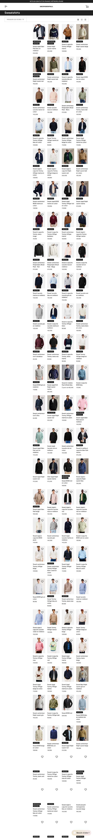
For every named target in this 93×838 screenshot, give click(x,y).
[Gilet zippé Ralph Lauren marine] (53, 466)
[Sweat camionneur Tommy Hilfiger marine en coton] (68, 403)
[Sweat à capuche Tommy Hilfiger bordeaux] (53, 219)
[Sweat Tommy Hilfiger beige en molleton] (82, 341)
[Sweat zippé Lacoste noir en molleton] (53, 435)
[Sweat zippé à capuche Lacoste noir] (68, 496)
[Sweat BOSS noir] (68, 702)
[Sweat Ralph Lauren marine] (53, 31)
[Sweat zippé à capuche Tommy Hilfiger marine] (82, 219)
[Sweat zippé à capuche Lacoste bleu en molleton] (68, 794)
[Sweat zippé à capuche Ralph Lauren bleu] (82, 466)
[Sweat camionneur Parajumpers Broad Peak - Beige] (53, 250)
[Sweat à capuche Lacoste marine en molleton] (53, 311)
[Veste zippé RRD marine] (53, 827)
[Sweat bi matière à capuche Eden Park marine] (82, 435)
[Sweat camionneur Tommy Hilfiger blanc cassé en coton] (53, 553)
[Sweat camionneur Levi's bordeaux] (39, 341)
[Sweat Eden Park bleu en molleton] (68, 827)
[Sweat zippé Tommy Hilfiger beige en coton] (39, 674)
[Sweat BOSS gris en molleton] (39, 372)
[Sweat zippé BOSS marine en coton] (53, 189)
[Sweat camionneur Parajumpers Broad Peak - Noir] (39, 250)
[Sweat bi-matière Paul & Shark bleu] (68, 372)
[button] (81, 832)
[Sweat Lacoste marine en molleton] (39, 280)
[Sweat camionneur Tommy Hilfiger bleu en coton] (39, 794)
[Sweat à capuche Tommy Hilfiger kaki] (53, 702)
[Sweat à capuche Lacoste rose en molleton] (68, 250)
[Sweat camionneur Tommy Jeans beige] (82, 645)
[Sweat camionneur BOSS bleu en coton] (53, 733)
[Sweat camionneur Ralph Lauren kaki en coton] (82, 156)
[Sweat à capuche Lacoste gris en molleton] (68, 280)
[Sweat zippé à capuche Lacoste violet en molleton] (39, 617)
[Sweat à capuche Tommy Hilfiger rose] (39, 645)
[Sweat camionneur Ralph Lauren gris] (39, 702)
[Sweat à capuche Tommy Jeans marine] (68, 341)
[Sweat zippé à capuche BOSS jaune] (39, 525)
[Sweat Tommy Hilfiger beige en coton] (82, 617)
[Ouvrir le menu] (8, 6)
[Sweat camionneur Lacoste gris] (53, 525)
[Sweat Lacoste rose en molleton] (53, 95)
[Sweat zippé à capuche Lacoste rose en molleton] (53, 496)
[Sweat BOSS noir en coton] (68, 466)
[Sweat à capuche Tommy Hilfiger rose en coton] (68, 761)
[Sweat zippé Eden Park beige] (39, 496)
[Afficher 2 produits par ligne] (78, 19)
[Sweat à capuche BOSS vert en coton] (82, 525)
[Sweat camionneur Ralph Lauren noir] (39, 64)
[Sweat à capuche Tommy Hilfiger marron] (68, 31)
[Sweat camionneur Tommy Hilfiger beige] (39, 553)
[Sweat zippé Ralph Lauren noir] (53, 403)
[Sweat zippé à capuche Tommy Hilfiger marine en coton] (39, 156)
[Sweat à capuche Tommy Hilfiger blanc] (68, 311)
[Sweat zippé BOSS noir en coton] (82, 64)
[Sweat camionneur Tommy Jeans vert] (39, 761)
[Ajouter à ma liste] (42, 27)
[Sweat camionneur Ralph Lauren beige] (82, 31)
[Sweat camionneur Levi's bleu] (39, 403)
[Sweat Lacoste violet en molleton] (82, 586)
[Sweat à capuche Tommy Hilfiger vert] (53, 645)
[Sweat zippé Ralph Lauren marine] (82, 189)
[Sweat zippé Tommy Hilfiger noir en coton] (68, 189)
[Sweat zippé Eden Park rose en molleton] (82, 403)
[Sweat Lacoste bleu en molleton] (53, 280)
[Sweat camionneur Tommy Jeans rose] (68, 586)
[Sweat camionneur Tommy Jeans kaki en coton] (82, 95)
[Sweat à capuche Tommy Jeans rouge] (39, 219)
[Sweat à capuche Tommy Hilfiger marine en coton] (53, 761)
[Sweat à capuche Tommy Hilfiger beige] (68, 617)
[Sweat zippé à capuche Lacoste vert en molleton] (82, 496)
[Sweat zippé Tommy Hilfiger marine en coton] (82, 125)
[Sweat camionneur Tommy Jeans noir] (53, 341)
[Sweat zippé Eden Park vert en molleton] (39, 435)
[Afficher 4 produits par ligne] (86, 19)
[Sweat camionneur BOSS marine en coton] (39, 189)
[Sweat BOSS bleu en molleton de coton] (82, 702)
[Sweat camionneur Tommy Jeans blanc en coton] (82, 311)
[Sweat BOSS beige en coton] (39, 733)
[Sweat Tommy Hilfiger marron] (53, 617)
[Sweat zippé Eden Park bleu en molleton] (39, 31)
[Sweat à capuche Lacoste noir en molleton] (82, 250)
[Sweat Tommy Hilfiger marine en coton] (53, 125)
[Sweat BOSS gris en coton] (39, 586)
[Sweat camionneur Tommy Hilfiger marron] (68, 219)
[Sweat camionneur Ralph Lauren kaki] (53, 64)
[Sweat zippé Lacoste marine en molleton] (68, 525)
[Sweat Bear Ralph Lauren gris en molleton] (82, 674)
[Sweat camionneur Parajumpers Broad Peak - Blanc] (68, 95)
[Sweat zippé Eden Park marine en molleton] (82, 827)
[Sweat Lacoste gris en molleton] (39, 311)
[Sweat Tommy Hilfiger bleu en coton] (53, 586)
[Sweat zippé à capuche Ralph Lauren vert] (68, 156)
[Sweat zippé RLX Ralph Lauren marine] (53, 372)
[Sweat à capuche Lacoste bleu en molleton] (68, 64)
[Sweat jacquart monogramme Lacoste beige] (82, 794)
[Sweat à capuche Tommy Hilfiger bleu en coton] (39, 125)
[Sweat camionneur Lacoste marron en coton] (39, 95)
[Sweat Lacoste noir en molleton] (82, 280)
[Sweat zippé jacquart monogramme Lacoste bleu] (39, 827)
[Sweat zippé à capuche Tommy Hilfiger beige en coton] (53, 156)
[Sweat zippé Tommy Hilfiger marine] (68, 553)
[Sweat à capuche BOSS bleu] (82, 372)
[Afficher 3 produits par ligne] (82, 19)
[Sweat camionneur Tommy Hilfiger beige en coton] (68, 125)
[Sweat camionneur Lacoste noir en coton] (68, 435)
